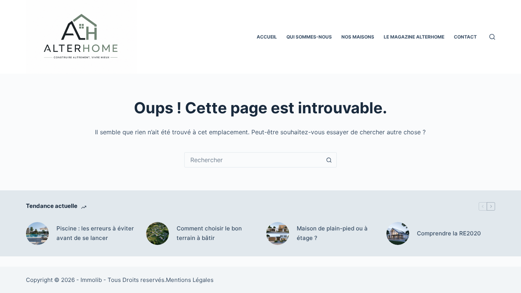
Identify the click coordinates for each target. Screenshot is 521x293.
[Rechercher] (492, 37)
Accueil (267, 37)
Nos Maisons (357, 37)
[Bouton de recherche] (329, 160)
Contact (465, 37)
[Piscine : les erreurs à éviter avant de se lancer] (37, 233)
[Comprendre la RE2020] (397, 233)
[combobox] (253, 159)
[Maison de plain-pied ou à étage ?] (277, 233)
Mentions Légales (190, 279)
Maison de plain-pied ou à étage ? (332, 233)
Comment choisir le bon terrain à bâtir (209, 233)
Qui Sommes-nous (309, 37)
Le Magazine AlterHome (414, 37)
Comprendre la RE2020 (449, 233)
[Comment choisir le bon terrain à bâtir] (157, 233)
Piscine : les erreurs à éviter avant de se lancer (95, 233)
